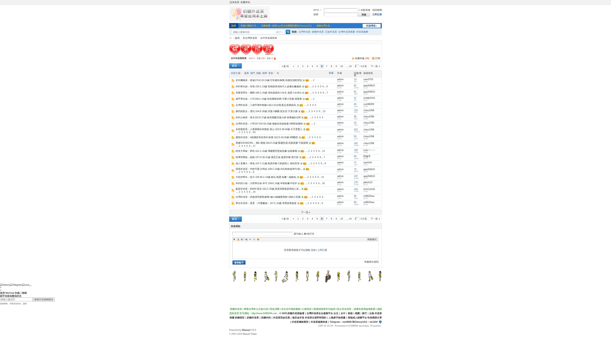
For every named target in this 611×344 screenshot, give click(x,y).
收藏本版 (362, 58)
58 (355, 116)
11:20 (365, 94)
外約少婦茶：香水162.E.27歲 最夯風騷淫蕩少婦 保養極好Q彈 (268, 117)
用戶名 (316, 10)
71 (355, 162)
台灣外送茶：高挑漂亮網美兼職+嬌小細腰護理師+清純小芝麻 (268, 197)
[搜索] (287, 32)
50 (355, 136)
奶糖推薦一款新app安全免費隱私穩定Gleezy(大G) (286, 25)
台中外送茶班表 (268, 38)
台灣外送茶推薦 (346, 31)
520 (356, 129)
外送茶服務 (362, 31)
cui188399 (368, 104)
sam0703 (368, 79)
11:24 (365, 165)
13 (355, 79)
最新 (246, 73)
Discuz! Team (250, 334)
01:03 (365, 198)
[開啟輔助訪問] (381, 2)
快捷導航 (371, 25)
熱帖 (258, 73)
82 (355, 85)
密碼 (315, 14)
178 (356, 182)
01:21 (365, 100)
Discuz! (246, 330)
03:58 (365, 119)
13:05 (365, 125)
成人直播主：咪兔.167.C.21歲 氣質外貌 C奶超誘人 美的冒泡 (267, 163)
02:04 (365, 106)
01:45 (365, 145)
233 (356, 189)
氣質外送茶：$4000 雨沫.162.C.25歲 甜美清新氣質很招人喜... (268, 188)
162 (356, 143)
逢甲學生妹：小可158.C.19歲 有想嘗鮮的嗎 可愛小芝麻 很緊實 (269, 98)
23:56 (365, 152)
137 (356, 176)
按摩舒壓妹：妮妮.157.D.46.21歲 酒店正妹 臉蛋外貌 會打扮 (267, 157)
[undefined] (30, 285)
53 (254, 132)
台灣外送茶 (305, 31)
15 (355, 122)
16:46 (365, 82)
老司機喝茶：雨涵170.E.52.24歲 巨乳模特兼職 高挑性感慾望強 (269, 80)
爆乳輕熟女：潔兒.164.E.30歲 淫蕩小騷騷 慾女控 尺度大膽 (267, 111)
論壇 (233, 25)
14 (323, 151)
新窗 (331, 73)
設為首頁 (234, 2)
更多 (270, 73)
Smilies (258, 239)
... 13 (348, 66)
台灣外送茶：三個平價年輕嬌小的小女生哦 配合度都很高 (266, 105)
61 (355, 91)
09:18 (365, 158)
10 (341, 66)
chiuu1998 (368, 110)
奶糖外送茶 (318, 31)
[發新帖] (235, 66)
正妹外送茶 (331, 31)
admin (340, 79)
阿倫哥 (367, 156)
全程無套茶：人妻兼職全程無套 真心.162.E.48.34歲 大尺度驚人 (269, 129)
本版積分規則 (371, 261)
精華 (264, 73)
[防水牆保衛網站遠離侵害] (380, 321)
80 (355, 202)
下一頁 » (305, 212)
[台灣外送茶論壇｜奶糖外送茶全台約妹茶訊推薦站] (249, 21)
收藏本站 (245, 2)
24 (254, 191)
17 (254, 145)
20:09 (365, 171)
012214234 (369, 189)
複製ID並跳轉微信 (43, 299)
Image (242, 239)
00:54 (365, 204)
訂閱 (377, 58)
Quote (250, 239)
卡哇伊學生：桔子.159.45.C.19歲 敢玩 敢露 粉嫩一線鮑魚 (266, 177)
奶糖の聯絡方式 (248, 25)
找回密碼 (377, 10)
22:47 (365, 178)
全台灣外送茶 (250, 38)
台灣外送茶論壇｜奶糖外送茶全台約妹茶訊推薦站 (230, 38)
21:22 (365, 185)
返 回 (286, 66)
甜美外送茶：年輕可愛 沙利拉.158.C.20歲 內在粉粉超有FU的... (269, 169)
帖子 (278, 32)
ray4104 (367, 162)
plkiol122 (367, 182)
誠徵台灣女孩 (323, 25)
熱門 (252, 73)
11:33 (365, 88)
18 (323, 183)
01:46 (365, 139)
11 (355, 97)
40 (355, 104)
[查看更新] (277, 73)
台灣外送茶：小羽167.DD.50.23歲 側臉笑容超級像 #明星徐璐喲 (269, 123)
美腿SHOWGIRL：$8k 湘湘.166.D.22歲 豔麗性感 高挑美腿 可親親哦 (272, 142)
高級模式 (372, 239)
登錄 (313, 250)
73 (355, 169)
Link (246, 239)
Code (254, 239)
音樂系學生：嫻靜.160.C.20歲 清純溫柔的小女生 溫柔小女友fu (268, 92)
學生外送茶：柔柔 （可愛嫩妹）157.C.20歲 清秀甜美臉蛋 (266, 203)
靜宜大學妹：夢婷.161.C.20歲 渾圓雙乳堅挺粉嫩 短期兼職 (266, 151)
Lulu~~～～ (369, 150)
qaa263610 (369, 85)
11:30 (365, 191)
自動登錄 (365, 10)
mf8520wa (368, 196)
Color (238, 239)
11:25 (365, 132)
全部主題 (235, 73)
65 (355, 156)
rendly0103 (369, 97)
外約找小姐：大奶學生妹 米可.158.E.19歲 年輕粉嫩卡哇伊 (266, 183)
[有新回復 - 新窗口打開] (233, 81)
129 (356, 110)
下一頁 (374, 66)
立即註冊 (377, 14)
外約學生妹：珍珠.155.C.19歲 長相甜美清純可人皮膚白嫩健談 (268, 86)
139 (356, 150)
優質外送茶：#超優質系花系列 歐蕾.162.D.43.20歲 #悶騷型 (267, 137)
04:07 (365, 113)
